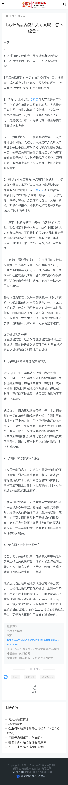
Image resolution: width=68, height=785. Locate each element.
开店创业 (30, 677)
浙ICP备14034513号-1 (34, 776)
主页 (11, 16)
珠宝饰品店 (47, 677)
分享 (34, 692)
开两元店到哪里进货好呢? (25, 737)
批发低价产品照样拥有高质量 (27, 742)
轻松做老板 (15, 723)
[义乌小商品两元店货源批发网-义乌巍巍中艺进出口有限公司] (34, 4)
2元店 (34, 99)
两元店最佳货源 (18, 719)
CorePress (18, 771)
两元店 (21, 16)
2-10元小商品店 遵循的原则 (26, 746)
